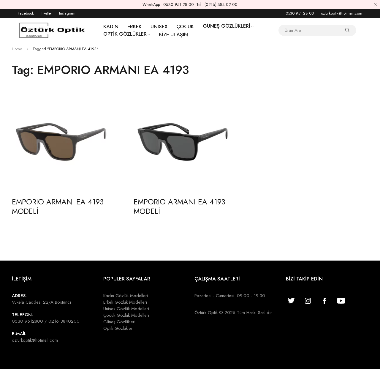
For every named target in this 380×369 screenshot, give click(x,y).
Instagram (67, 13)
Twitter (46, 13)
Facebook (26, 13)
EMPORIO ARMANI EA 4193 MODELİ (58, 206)
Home (17, 49)
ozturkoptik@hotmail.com (341, 13)
